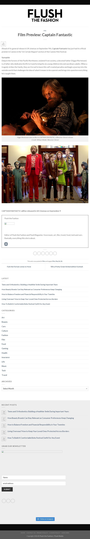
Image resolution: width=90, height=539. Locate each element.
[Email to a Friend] (47, 253)
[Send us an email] (8, 501)
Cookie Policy (54, 533)
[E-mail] (5, 245)
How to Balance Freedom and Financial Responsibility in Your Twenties (28, 294)
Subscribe (65, 533)
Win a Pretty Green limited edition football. (67, 267)
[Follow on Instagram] (38, 2)
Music (4, 366)
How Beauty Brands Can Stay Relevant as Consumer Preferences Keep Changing (32, 289)
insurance (6, 357)
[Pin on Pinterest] (51, 253)
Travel (4, 375)
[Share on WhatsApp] (35, 253)
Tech (4, 370)
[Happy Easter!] (23, 512)
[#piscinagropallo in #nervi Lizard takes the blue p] (66, 513)
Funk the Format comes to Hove (19, 267)
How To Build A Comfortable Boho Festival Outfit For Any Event (26, 304)
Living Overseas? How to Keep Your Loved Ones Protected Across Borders (30, 299)
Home (23, 533)
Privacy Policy (42, 533)
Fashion (5, 335)
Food (4, 344)
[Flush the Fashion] (45, 15)
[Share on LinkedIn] (55, 253)
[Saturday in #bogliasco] (66, 510)
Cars (4, 326)
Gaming (5, 348)
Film (45, 30)
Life (3, 362)
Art (3, 317)
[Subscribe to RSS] (40, 2)
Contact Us (31, 533)
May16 (58, 261)
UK (61, 261)
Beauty (5, 322)
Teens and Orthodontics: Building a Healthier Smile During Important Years (30, 284)
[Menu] (54, 2)
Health (4, 353)
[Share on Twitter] (43, 253)
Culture (5, 331)
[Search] (35, 2)
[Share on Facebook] (39, 253)
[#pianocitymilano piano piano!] (23, 510)
